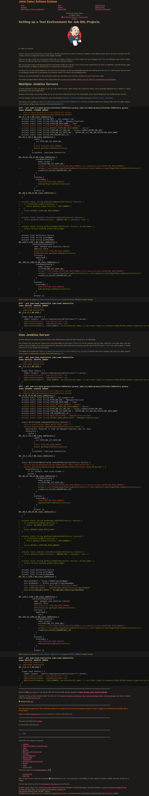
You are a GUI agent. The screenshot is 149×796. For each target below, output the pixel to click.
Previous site (27, 774)
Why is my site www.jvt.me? (32, 752)
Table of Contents (26, 48)
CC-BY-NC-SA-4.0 (70, 17)
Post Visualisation (29, 756)
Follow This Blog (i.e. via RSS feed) (35, 746)
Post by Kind (27, 767)
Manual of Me (27, 758)
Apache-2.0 (83, 17)
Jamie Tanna (32, 692)
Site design (23, 791)
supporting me (35, 714)
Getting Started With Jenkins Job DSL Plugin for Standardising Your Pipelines (88, 79)
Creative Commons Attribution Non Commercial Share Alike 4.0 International (87, 696)
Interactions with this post (29, 725)
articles (39, 721)
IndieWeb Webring (40, 770)
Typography (27, 760)
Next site (26, 776)
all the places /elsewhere (49, 784)
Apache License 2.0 (33, 698)
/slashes (26, 744)
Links (25, 765)
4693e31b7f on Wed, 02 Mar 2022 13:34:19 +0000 (99, 793)
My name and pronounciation (33, 761)
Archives (26, 754)
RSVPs (25, 763)
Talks (25, 748)
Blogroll (25, 750)
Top (24, 733)
